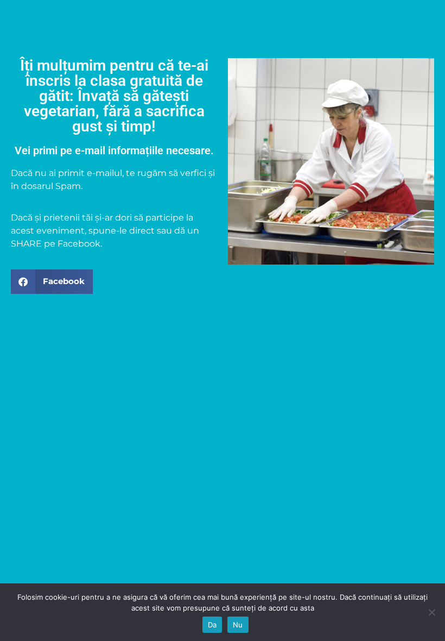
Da (212, 624)
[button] (52, 281)
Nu (238, 624)
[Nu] (431, 612)
